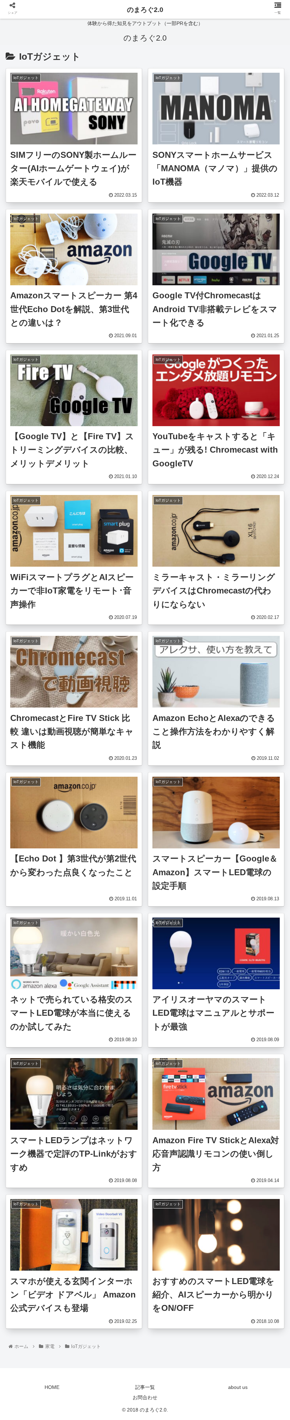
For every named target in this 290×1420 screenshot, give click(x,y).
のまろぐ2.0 (145, 9)
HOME (52, 1387)
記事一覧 (145, 1387)
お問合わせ (145, 1397)
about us (238, 1387)
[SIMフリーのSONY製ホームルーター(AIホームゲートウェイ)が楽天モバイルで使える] (177, 1242)
